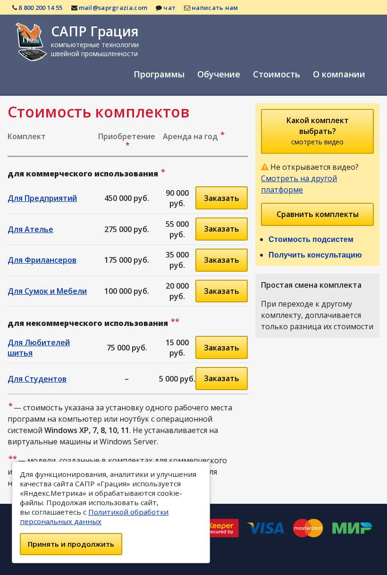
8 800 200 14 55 (40, 7)
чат (169, 7)
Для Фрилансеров (42, 260)
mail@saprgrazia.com (113, 7)
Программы (159, 74)
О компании (339, 74)
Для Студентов (37, 379)
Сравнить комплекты (318, 214)
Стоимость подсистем (311, 239)
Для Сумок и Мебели (47, 291)
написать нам (215, 7)
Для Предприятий (42, 198)
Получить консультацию (315, 255)
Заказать (221, 198)
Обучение (218, 74)
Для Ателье (30, 229)
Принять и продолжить (71, 544)
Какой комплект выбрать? (317, 130)
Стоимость (276, 74)
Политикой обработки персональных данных (94, 516)
